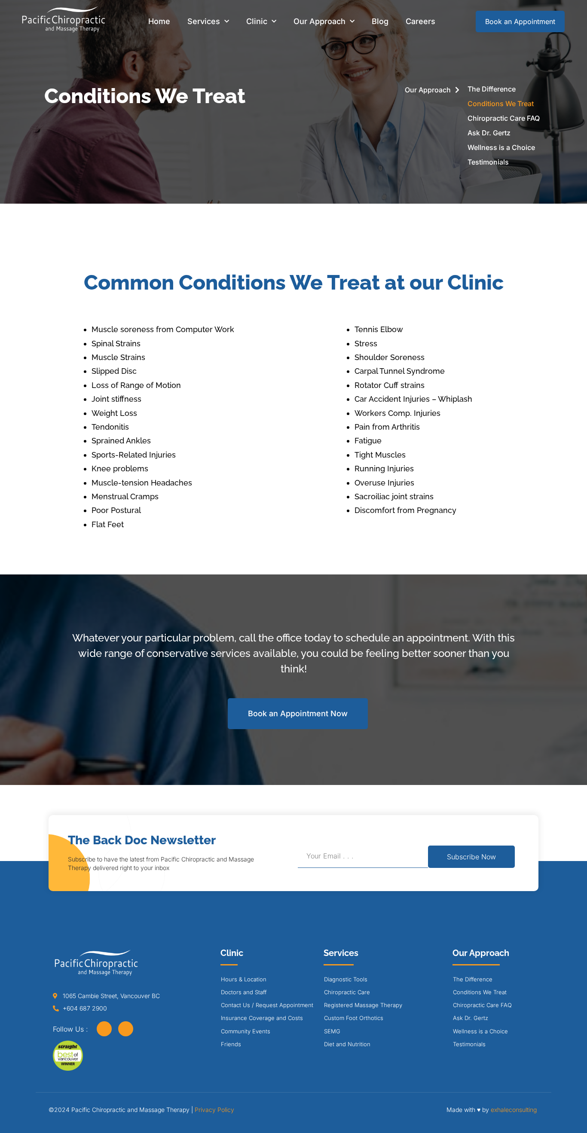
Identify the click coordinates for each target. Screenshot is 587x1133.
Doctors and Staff (243, 992)
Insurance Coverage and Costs (262, 1017)
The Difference (492, 89)
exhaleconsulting (514, 1109)
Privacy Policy (214, 1109)
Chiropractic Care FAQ (504, 118)
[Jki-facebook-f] (104, 1028)
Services (203, 21)
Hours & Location (243, 979)
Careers (420, 21)
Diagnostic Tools (345, 979)
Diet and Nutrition (347, 1044)
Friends (231, 1044)
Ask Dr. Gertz (489, 132)
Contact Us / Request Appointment (267, 1005)
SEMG (332, 1031)
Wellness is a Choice (501, 147)
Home (159, 21)
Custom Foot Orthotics (353, 1017)
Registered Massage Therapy (363, 1005)
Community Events (245, 1031)
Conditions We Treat (501, 103)
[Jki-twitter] (125, 1028)
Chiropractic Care (347, 992)
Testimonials (488, 162)
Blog (380, 21)
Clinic (256, 21)
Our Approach (319, 21)
